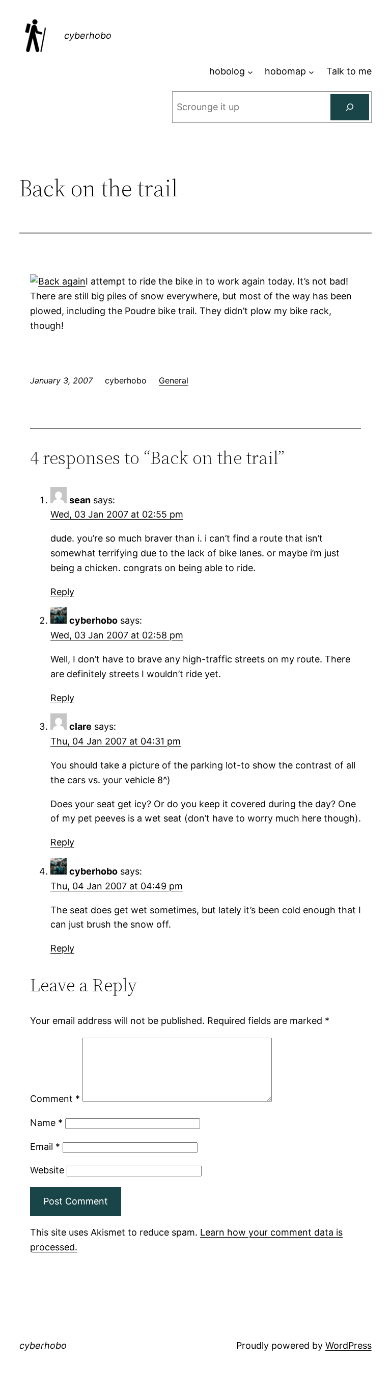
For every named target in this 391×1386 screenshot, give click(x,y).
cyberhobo (87, 35)
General (173, 380)
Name (46, 1122)
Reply (62, 591)
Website (47, 1170)
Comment (55, 1098)
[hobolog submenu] (250, 71)
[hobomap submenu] (311, 71)
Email (45, 1146)
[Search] (349, 107)
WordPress (348, 1345)
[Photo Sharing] (58, 281)
